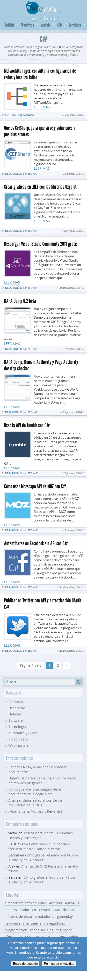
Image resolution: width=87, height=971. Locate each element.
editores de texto (18, 916)
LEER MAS (42, 107)
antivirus (72, 903)
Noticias (15, 714)
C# (34, 909)
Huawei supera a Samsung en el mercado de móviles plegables (42, 780)
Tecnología (17, 726)
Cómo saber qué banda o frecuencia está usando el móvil (39, 846)
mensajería (32, 923)
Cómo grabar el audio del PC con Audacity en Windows (42, 879)
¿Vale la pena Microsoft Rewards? (35, 811)
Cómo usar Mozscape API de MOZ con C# (35, 486)
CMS (56, 909)
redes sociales (41, 930)
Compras (15, 701)
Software (12, 114)
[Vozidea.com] (44, 13)
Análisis (9, 25)
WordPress (27, 25)
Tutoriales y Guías (22, 733)
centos (44, 909)
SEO (59, 25)
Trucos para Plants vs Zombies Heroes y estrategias (40, 835)
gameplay (65, 916)
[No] (81, 954)
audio (24, 909)
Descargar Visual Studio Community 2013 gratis (41, 244)
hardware (12, 923)
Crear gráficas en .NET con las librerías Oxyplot (40, 187)
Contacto (49, 18)
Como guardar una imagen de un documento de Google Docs (35, 791)
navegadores (54, 923)
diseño (68, 909)
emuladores (44, 916)
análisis (11, 909)
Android (45, 25)
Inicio (34, 18)
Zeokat (29, 114)
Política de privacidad (59, 963)
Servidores (75, 25)
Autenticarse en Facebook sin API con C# (36, 543)
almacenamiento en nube (25, 903)
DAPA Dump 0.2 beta (20, 301)
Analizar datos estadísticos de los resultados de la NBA (35, 802)
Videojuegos (18, 739)
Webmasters (18, 745)
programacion (16, 930)
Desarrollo (13, 173)
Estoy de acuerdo (25, 963)
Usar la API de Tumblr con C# (27, 425)
